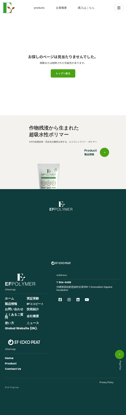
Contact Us (13, 369)
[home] (8, 8)
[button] (119, 8)
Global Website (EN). (21, 328)
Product (11, 363)
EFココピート (35, 304)
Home (9, 358)
